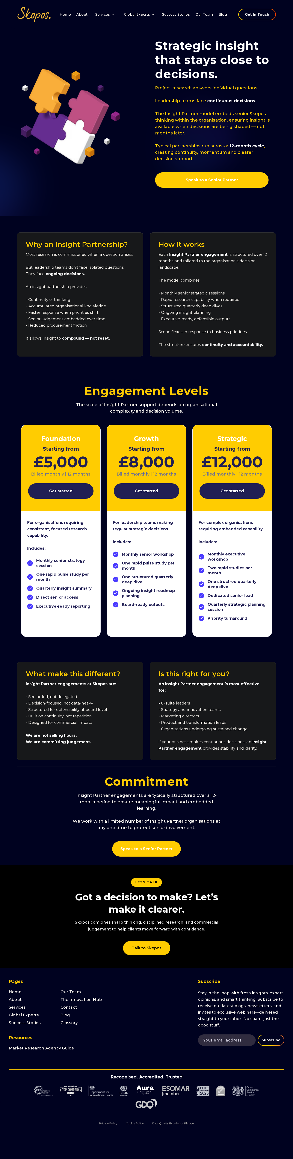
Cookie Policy (135, 1123)
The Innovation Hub (81, 999)
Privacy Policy (108, 1123)
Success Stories (176, 14)
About (82, 14)
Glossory (69, 1023)
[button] (104, 14)
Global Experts (137, 14)
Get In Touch (257, 14)
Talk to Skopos (147, 948)
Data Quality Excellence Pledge (173, 1123)
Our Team (204, 14)
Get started (60, 491)
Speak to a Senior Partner (212, 180)
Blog (223, 14)
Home (65, 14)
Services (17, 1007)
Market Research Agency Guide (41, 1048)
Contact (68, 1007)
